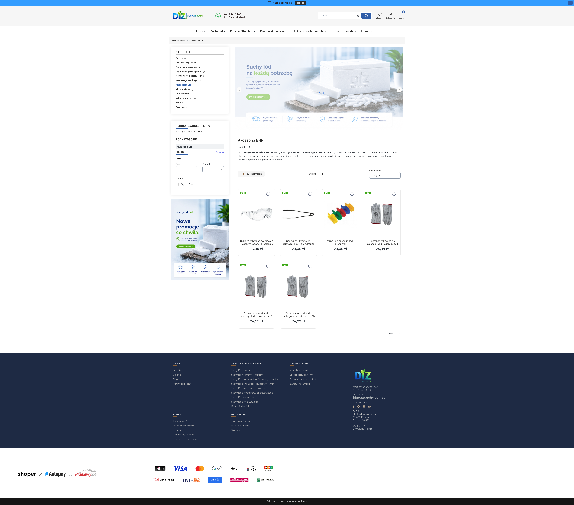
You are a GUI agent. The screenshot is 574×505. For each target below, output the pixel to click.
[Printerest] (358, 406)
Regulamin (178, 430)
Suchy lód (181, 58)
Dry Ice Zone (187, 184)
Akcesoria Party (185, 89)
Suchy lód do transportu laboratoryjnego (252, 392)
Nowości (181, 102)
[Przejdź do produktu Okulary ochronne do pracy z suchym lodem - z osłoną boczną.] (256, 214)
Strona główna (178, 41)
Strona (312, 174)
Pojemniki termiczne (188, 67)
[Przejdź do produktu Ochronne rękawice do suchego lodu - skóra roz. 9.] (256, 287)
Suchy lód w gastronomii (244, 397)
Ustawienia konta (240, 425)
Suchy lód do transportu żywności (248, 388)
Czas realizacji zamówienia (303, 379)
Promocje (181, 107)
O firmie (177, 374)
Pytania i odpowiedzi (183, 425)
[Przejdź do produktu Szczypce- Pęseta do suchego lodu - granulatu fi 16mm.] (298, 214)
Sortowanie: (375, 170)
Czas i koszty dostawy (301, 374)
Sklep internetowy (286, 501)
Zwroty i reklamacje (300, 383)
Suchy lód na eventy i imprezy (247, 374)
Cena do (206, 164)
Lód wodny (182, 93)
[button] (366, 16)
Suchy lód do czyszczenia (244, 401)
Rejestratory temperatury (190, 71)
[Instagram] (364, 406)
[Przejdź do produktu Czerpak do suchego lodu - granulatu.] (340, 214)
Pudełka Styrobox (186, 62)
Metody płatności (299, 370)
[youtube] (369, 406)
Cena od (180, 164)
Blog (175, 379)
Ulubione (236, 430)
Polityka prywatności (183, 434)
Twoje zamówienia (241, 421)
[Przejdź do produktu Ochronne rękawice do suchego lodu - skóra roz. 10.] (298, 287)
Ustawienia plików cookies (186, 439)
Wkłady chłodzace (186, 98)
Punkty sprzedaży (182, 383)
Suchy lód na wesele (241, 370)
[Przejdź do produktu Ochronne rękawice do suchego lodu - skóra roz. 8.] (382, 214)
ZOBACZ (300, 3)
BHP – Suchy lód (240, 406)
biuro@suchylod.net (369, 397)
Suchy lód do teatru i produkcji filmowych (252, 383)
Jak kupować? (180, 421)
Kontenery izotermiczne (190, 75)
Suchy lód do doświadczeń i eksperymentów (254, 379)
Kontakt (177, 370)
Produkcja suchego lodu (190, 80)
